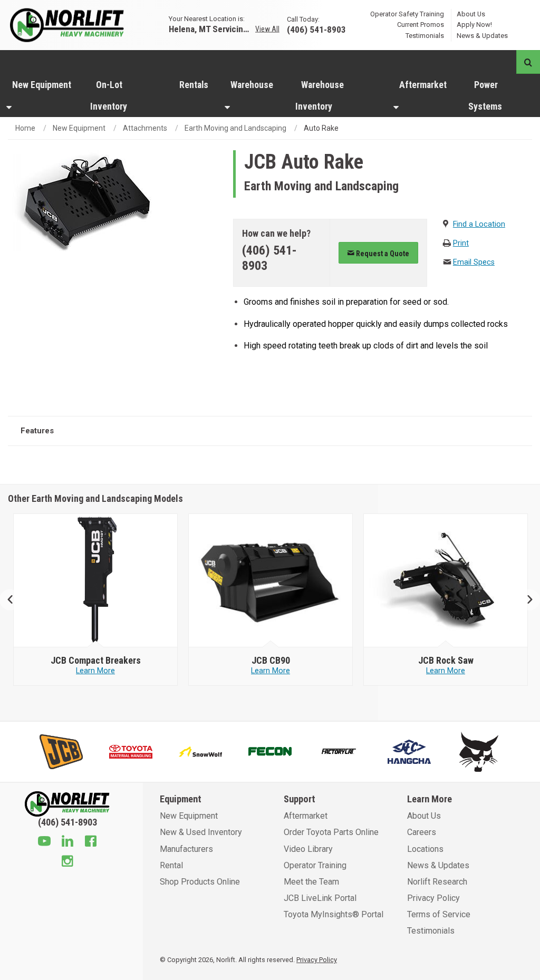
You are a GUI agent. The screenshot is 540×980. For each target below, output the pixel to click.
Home (25, 128)
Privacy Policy (433, 898)
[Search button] (528, 62)
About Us (471, 13)
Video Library (308, 849)
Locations (425, 849)
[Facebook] (90, 842)
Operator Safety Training (407, 13)
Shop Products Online (200, 882)
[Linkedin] (67, 842)
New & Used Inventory (201, 832)
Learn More (95, 670)
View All (267, 29)
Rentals (193, 85)
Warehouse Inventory (319, 96)
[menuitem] (42, 95)
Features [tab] (37, 430)
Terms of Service (438, 914)
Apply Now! (474, 24)
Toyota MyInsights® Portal (333, 914)
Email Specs (474, 262)
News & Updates (482, 36)
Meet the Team (311, 882)
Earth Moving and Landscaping (235, 128)
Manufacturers (186, 849)
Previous (14, 599)
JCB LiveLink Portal (320, 898)
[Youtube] (44, 842)
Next (525, 599)
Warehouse (251, 85)
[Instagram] (67, 862)
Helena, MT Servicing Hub (211, 28)
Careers (421, 832)
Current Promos (420, 24)
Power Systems (485, 96)
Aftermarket (423, 85)
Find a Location (479, 224)
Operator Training (315, 865)
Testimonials (425, 36)
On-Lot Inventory (108, 96)
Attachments (145, 128)
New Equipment (41, 85)
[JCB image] (96, 581)
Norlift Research (437, 882)
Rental (171, 865)
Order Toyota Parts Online (331, 832)
